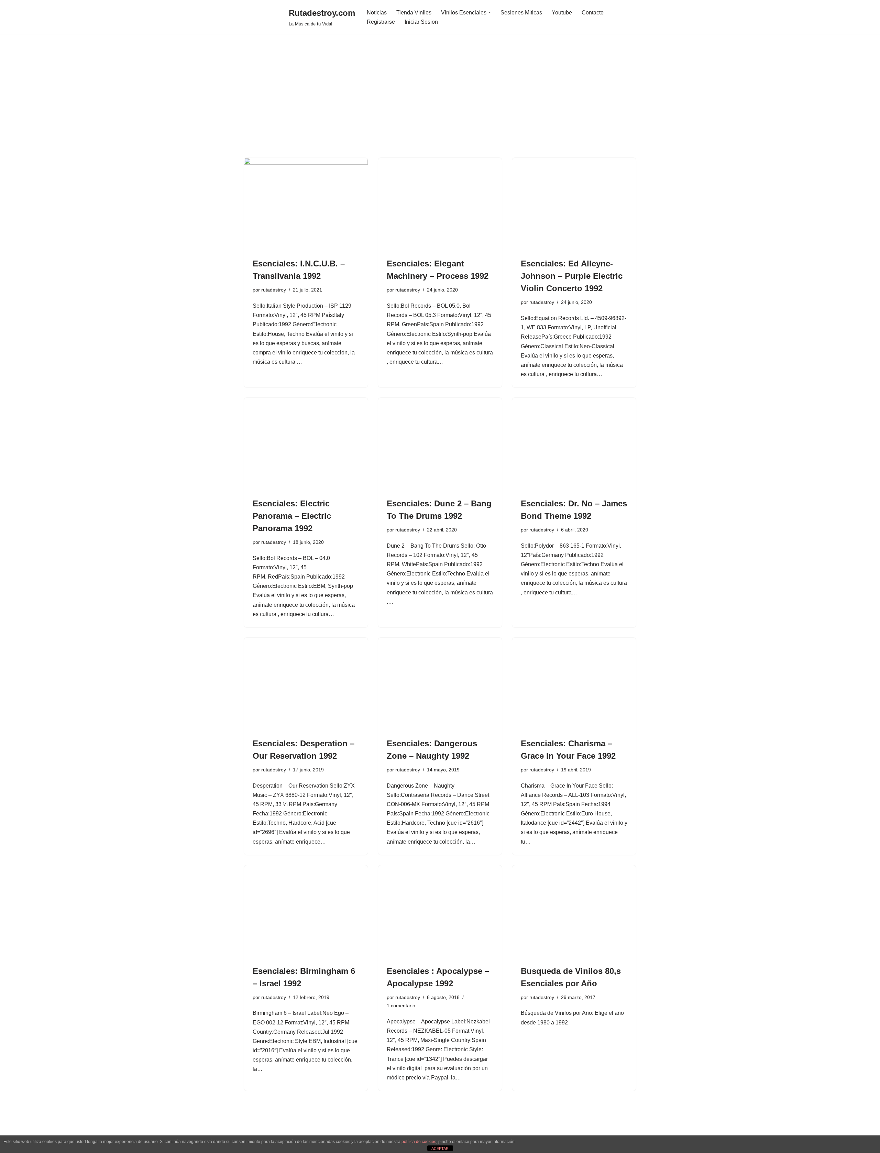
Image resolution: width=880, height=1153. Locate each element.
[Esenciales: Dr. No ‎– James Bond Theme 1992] (574, 444)
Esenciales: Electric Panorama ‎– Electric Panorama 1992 (292, 516)
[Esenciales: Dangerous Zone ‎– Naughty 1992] (440, 684)
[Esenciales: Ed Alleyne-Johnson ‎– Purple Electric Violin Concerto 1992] (574, 204)
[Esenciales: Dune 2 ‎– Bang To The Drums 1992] (440, 444)
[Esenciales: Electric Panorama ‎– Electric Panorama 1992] (306, 444)
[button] (489, 12)
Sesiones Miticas (521, 12)
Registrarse (381, 22)
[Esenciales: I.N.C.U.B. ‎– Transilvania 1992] (306, 204)
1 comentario (401, 1005)
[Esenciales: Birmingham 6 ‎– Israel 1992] (306, 911)
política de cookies (419, 1141)
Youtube (562, 12)
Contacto (593, 12)
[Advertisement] (440, 106)
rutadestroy (273, 290)
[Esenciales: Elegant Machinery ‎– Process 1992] (440, 204)
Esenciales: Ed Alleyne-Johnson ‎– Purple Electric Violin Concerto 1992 (572, 276)
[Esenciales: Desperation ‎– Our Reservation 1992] (306, 684)
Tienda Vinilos (413, 12)
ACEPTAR (440, 1148)
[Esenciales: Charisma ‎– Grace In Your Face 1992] (574, 684)
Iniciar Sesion (421, 22)
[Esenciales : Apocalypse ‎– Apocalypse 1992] (440, 911)
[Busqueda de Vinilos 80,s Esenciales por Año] (574, 911)
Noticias (377, 12)
